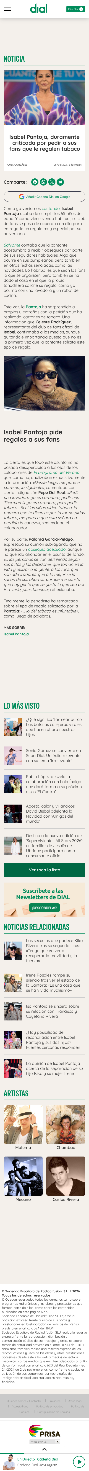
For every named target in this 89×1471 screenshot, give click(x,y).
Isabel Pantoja (16, 634)
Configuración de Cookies (53, 1412)
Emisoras (54, 1401)
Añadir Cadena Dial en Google (48, 197)
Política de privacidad (49, 1406)
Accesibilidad (20, 1406)
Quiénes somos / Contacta (24, 1401)
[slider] (44, 1453)
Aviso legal (75, 1401)
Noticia (14, 59)
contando (51, 208)
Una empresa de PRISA (44, 1430)
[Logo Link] (38, 8)
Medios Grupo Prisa (44, 1441)
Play (79, 1462)
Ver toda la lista (44, 869)
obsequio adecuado (47, 549)
